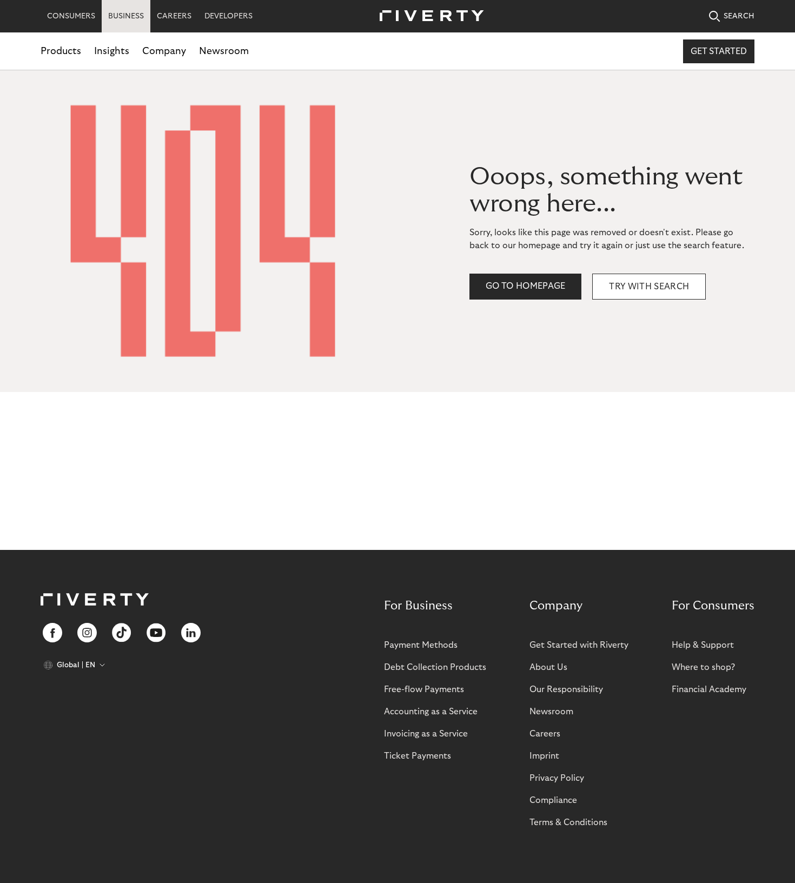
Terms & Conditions (568, 822)
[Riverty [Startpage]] (428, 16)
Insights (111, 51)
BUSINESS (126, 16)
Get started (719, 51)
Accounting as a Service (431, 711)
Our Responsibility (566, 689)
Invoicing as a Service (426, 733)
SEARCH (739, 16)
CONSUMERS (71, 16)
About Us (548, 667)
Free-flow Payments (424, 689)
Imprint (544, 756)
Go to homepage (525, 286)
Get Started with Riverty (578, 645)
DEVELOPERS (228, 16)
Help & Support (703, 645)
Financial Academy (709, 689)
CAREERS (174, 16)
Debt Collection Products (435, 667)
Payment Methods (421, 645)
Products (61, 51)
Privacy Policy (556, 778)
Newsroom (224, 51)
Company (164, 51)
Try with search (649, 286)
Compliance (553, 800)
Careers (544, 733)
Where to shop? (703, 667)
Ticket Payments (417, 756)
